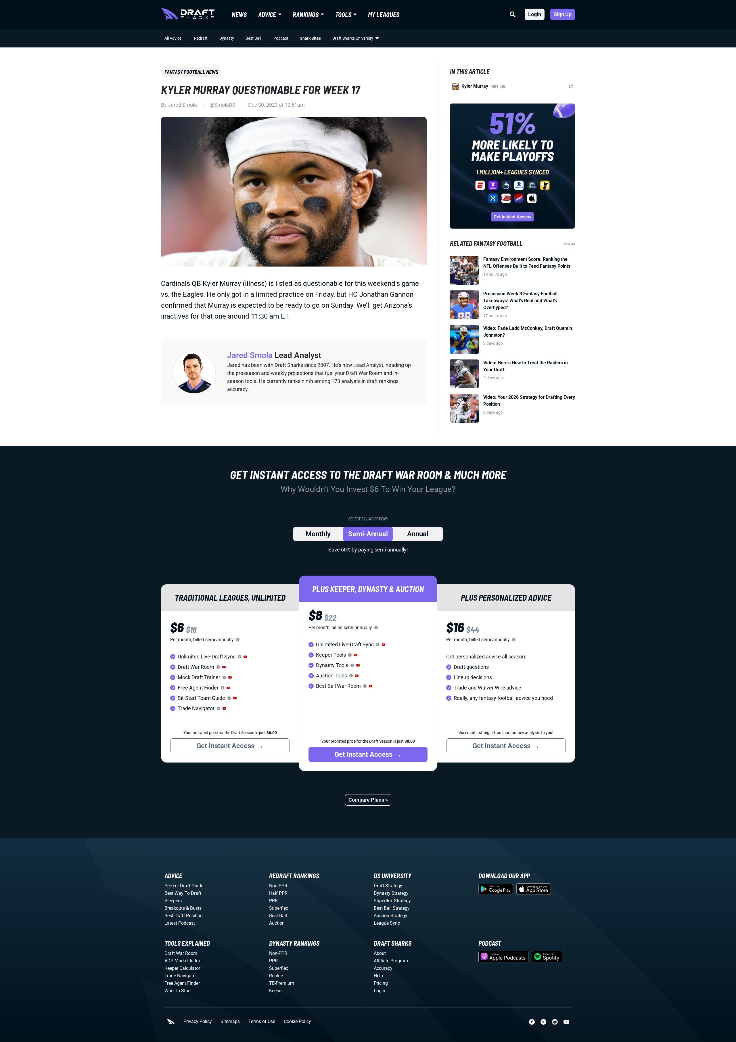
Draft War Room (180, 953)
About (380, 953)
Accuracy (383, 968)
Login (534, 14)
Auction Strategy (390, 915)
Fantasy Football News (191, 72)
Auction (277, 923)
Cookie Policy (297, 1021)
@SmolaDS (222, 105)
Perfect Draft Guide (183, 885)
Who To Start (177, 990)
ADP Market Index (182, 961)
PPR (273, 900)
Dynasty (226, 38)
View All (569, 244)
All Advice (172, 38)
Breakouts (174, 908)
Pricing (381, 983)
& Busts (194, 908)
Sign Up (563, 14)
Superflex (278, 908)
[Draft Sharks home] (187, 14)
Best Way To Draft (182, 893)
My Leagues (383, 14)
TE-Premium (281, 983)
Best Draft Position (183, 915)
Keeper (276, 990)
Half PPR (278, 893)
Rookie (276, 975)
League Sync (387, 923)
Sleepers (173, 900)
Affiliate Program (391, 961)
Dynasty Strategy (391, 893)
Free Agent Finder (182, 983)
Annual (417, 534)
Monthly (318, 534)
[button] (245, 656)
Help (378, 975)
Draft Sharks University (352, 38)
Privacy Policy (197, 1021)
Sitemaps (230, 1021)
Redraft (201, 38)
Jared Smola (182, 105)
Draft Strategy (388, 885)
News (239, 14)
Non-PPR (278, 885)
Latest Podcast (179, 923)
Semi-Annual (368, 534)
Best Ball (253, 38)
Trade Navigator (180, 975)
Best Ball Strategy (392, 908)
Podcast (280, 38)
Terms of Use (261, 1021)
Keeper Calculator (182, 968)
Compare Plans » (368, 800)
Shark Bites (310, 38)
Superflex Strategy (392, 900)
